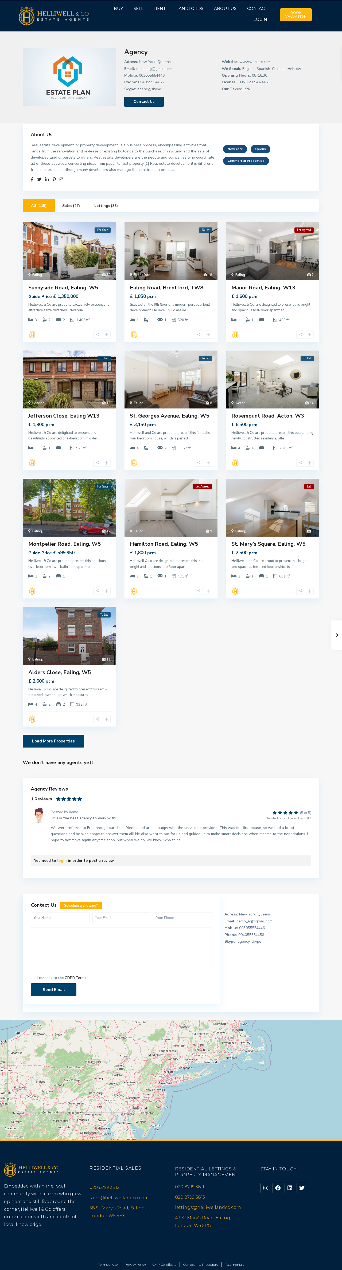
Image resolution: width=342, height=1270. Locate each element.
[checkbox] (33, 978)
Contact (257, 8)
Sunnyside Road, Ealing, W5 (63, 287)
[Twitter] (302, 1188)
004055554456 (151, 82)
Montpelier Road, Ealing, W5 (64, 544)
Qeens (260, 149)
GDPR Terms (75, 978)
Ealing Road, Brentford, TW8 (166, 287)
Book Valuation (296, 14)
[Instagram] (266, 1188)
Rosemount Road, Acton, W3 (267, 415)
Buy (118, 8)
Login (260, 19)
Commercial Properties (246, 161)
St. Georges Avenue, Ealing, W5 (169, 415)
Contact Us (144, 101)
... (85, 310)
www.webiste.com (255, 61)
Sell (138, 8)
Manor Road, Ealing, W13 (263, 287)
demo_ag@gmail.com (154, 68)
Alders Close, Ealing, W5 (59, 672)
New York (235, 149)
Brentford (142, 275)
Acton (240, 403)
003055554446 (152, 75)
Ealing (37, 275)
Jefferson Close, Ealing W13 (63, 415)
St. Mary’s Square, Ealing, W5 (268, 544)
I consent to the (61, 978)
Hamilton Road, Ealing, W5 (164, 544)
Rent (160, 8)
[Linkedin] (290, 1188)
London (38, 403)
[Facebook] (278, 1188)
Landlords (189, 8)
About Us (225, 8)
